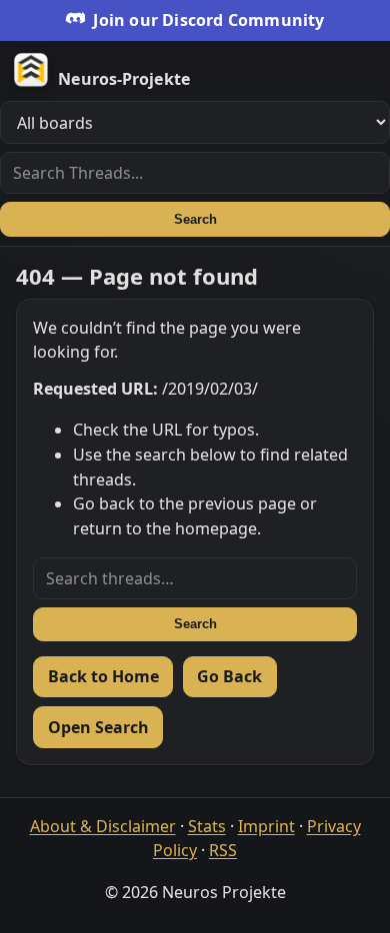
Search (195, 219)
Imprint (266, 826)
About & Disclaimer (103, 826)
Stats (207, 826)
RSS (223, 850)
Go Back (229, 676)
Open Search (98, 727)
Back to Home (103, 676)
